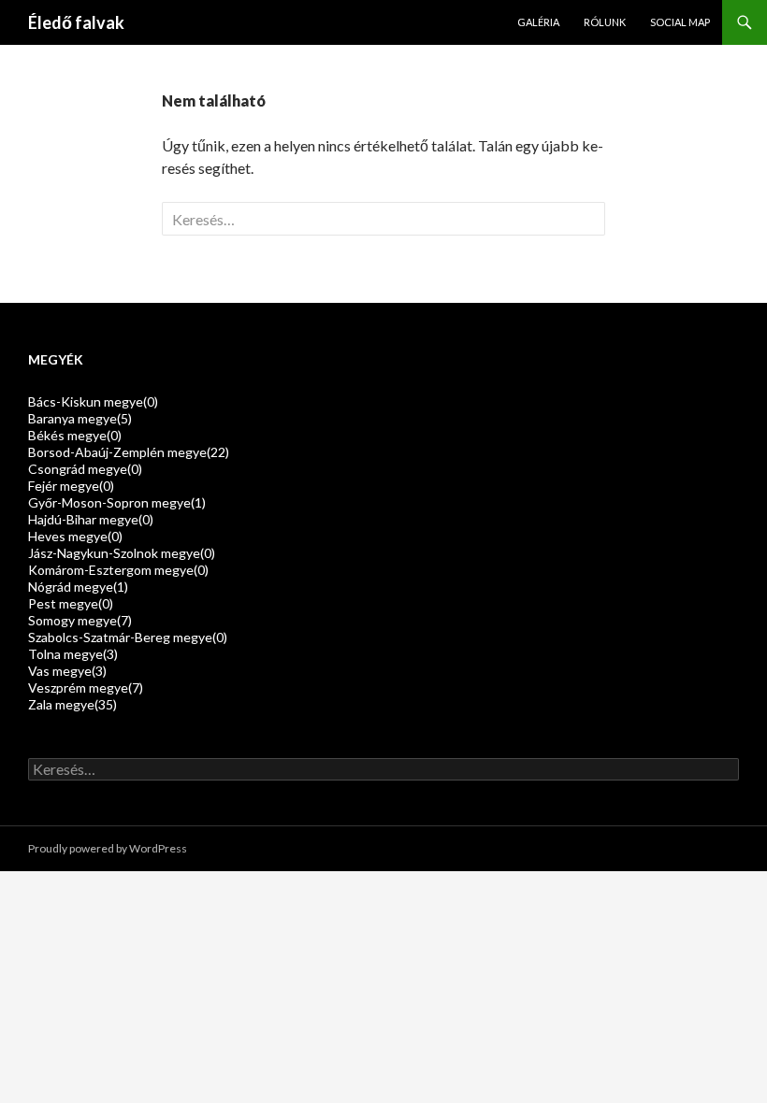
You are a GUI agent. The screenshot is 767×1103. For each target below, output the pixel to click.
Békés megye (75, 435)
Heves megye (75, 536)
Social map (680, 22)
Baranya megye (80, 418)
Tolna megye (73, 654)
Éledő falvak (76, 22)
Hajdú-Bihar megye (90, 519)
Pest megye (70, 603)
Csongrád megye (85, 469)
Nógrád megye (78, 586)
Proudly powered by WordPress (107, 848)
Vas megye (67, 671)
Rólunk (605, 22)
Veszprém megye (85, 687)
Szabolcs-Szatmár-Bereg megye (127, 637)
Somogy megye (80, 620)
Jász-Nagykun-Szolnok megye (121, 553)
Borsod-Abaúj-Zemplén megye (128, 452)
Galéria (538, 22)
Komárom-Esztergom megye (118, 570)
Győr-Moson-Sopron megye (117, 502)
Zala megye (72, 704)
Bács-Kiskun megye (93, 401)
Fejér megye (71, 486)
